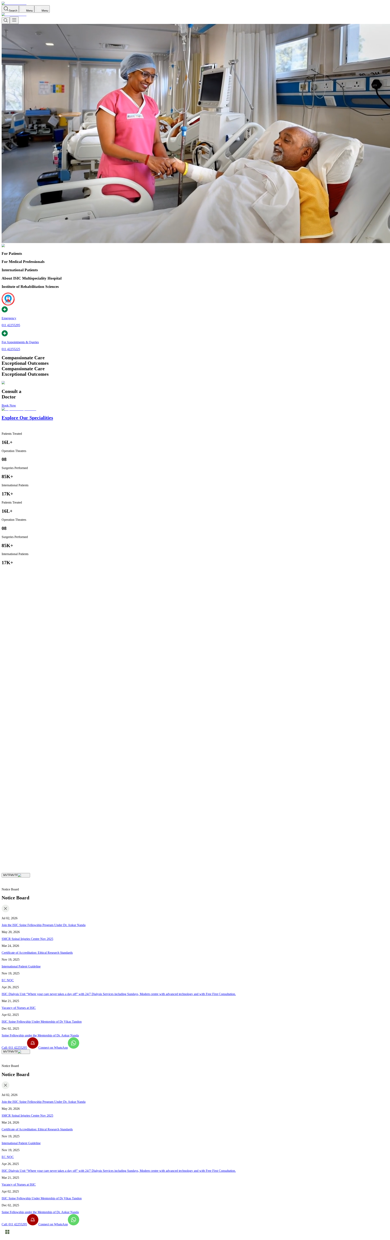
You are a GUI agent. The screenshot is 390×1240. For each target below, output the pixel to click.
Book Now (9, 405)
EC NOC (8, 980)
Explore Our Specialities (39, 842)
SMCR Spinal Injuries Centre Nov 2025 (27, 939)
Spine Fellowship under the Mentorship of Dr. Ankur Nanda (40, 1035)
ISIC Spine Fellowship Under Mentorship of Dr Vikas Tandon (42, 1021)
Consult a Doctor (13, 842)
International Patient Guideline (21, 966)
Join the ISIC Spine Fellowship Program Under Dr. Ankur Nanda (44, 925)
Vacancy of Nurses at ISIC (19, 1008)
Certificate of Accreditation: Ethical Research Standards (37, 952)
